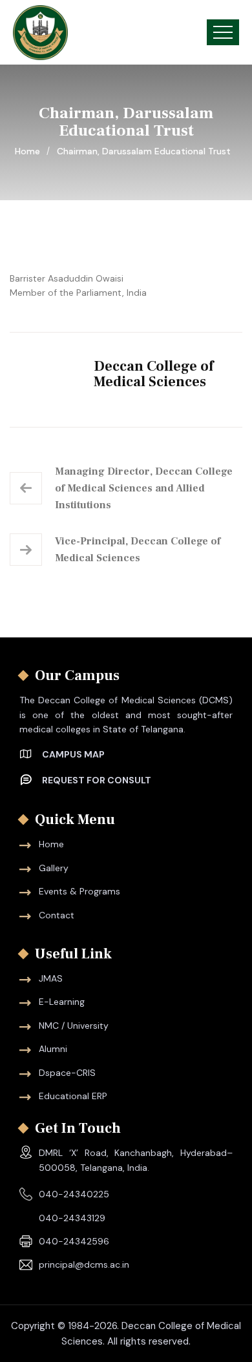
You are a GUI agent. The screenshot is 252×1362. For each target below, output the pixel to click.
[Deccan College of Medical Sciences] (40, 32)
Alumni (53, 1049)
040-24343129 (72, 1218)
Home (30, 151)
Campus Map (73, 754)
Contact (56, 915)
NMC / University (74, 1025)
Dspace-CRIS (67, 1072)
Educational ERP (73, 1096)
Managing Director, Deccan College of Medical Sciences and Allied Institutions (144, 488)
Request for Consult (96, 780)
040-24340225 (74, 1194)
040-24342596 (74, 1241)
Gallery (53, 868)
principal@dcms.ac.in (84, 1264)
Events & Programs (79, 891)
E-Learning (62, 1001)
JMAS (51, 978)
